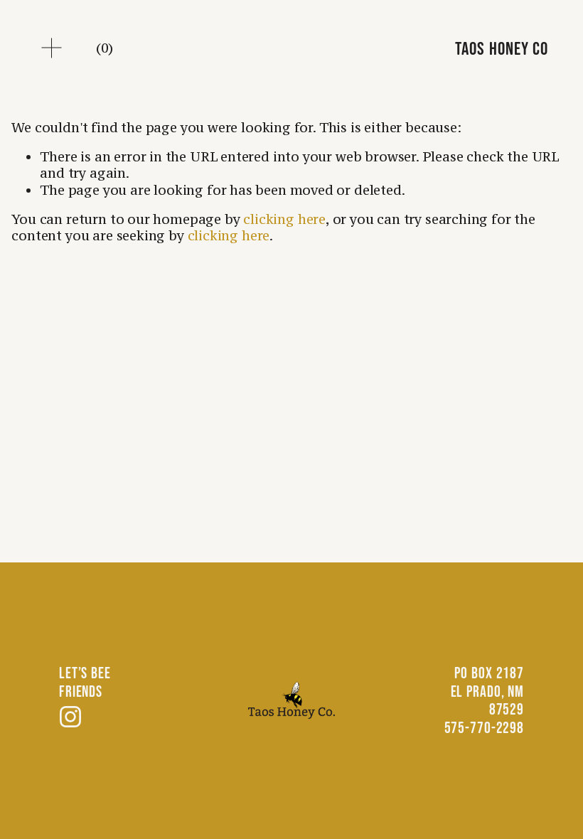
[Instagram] (70, 716)
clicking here (284, 219)
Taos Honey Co (501, 48)
